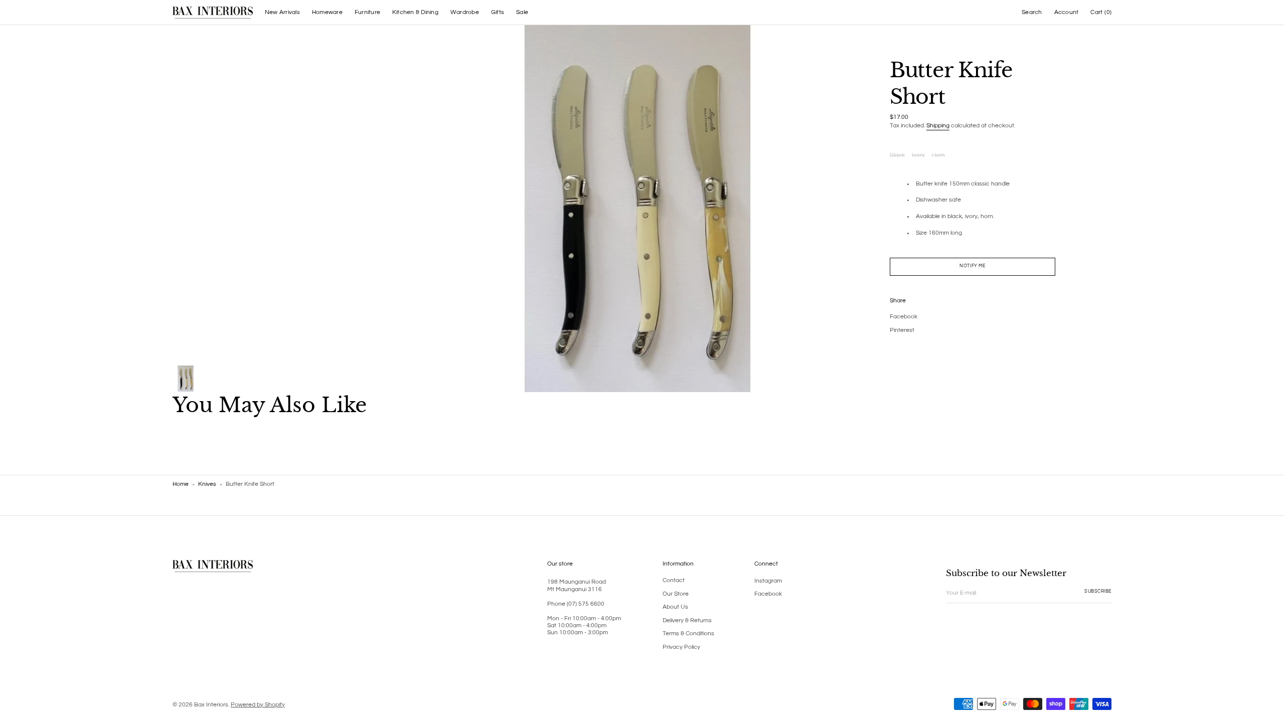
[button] (1032, 12)
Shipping (937, 125)
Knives (207, 484)
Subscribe (1097, 591)
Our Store (676, 594)
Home (181, 484)
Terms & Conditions (688, 633)
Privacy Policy (681, 647)
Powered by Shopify (258, 704)
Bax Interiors (211, 704)
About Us (675, 607)
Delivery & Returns (687, 620)
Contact (674, 580)
